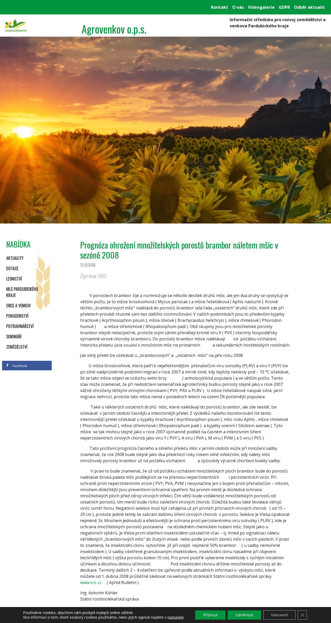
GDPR (284, 7)
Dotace (12, 268)
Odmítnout (244, 614)
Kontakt (219, 7)
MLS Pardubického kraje (22, 292)
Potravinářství (20, 326)
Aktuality (15, 258)
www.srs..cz (91, 582)
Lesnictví (14, 279)
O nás (238, 7)
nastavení (176, 617)
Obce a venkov (18, 305)
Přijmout (210, 614)
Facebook (19, 365)
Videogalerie (261, 7)
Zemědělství (16, 347)
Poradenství (17, 316)
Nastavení (279, 614)
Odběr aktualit (309, 7)
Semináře (14, 336)
